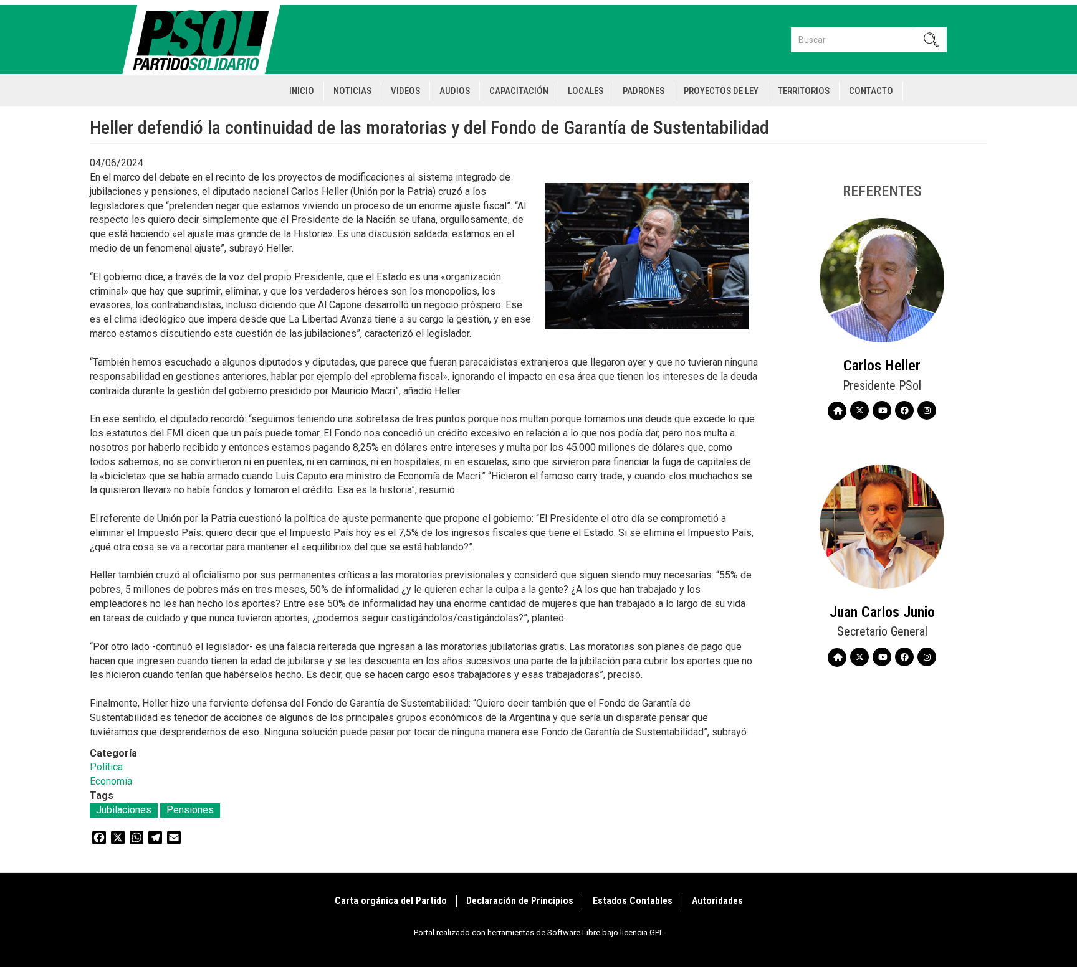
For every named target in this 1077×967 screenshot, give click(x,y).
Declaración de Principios (519, 901)
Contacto (871, 91)
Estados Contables (633, 901)
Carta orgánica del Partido (391, 901)
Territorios (804, 91)
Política (106, 767)
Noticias (352, 91)
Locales (585, 91)
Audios (454, 91)
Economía (111, 781)
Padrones (643, 91)
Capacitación (518, 91)
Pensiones (190, 810)
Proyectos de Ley (721, 91)
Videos (405, 91)
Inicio (301, 91)
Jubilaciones (123, 810)
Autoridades (717, 901)
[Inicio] (206, 39)
